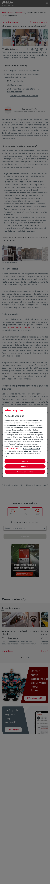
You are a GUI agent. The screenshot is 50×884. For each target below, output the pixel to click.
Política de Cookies (12, 449)
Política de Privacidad (31, 449)
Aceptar (25, 461)
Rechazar (25, 466)
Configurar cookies (25, 472)
